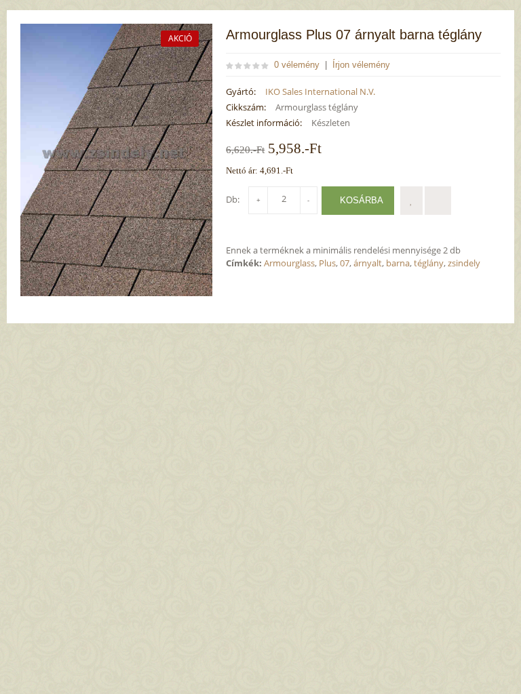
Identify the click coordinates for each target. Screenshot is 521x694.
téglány (429, 263)
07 (344, 263)
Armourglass (289, 263)
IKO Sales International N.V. (320, 91)
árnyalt (367, 263)
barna (398, 263)
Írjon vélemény (361, 65)
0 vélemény (297, 65)
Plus (327, 263)
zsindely (464, 263)
